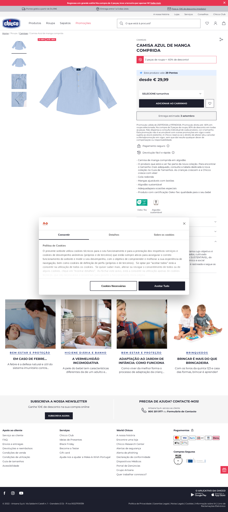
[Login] (215, 23)
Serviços (188, 14)
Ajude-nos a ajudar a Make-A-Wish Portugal (85, 457)
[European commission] (195, 460)
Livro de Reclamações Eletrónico (213, 504)
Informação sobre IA (205, 503)
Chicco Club (219, 14)
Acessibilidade (11, 465)
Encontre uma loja (127, 439)
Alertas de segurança (129, 448)
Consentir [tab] (64, 234)
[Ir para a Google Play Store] (198, 495)
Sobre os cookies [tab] (164, 234)
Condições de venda (14, 452)
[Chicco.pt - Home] (11, 23)
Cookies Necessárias (113, 286)
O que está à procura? (138, 23)
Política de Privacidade (140, 503)
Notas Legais (177, 503)
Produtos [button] (35, 23)
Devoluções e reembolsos (18, 448)
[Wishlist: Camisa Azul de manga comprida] (210, 103)
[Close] (224, 3)
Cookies (189, 503)
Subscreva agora (58, 415)
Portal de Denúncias (128, 465)
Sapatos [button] (65, 23)
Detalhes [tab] (114, 234)
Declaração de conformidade (133, 457)
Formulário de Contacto (181, 411)
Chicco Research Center (130, 444)
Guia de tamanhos (13, 461)
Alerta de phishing (127, 452)
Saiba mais (155, 3)
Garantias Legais (161, 503)
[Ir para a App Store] (218, 495)
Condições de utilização (16, 457)
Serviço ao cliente (13, 435)
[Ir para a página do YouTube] (21, 493)
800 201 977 (155, 411)
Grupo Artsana (125, 470)
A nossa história (161, 14)
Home (5, 33)
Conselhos (203, 14)
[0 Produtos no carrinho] (222, 26)
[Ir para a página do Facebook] (5, 493)
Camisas (23, 33)
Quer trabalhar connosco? (132, 474)
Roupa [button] (50, 23)
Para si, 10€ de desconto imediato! (189, 9)
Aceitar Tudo (161, 286)
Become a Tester (69, 448)
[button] (19, 46)
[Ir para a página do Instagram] (13, 493)
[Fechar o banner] (184, 223)
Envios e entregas (13, 444)
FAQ (5, 439)
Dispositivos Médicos (129, 461)
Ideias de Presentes (71, 439)
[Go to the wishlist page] (207, 23)
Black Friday (67, 444)
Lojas (176, 14)
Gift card (65, 452)
